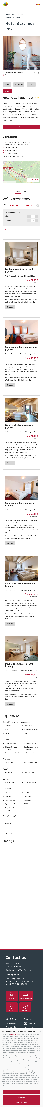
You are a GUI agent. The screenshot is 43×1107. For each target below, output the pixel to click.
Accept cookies (21, 1092)
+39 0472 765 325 (14, 963)
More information (21, 1102)
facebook (33, 1028)
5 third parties (14, 1034)
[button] (40, 1031)
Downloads (11, 1027)
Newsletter (10, 1023)
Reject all (21, 1097)
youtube (32, 1023)
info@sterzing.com (14, 966)
